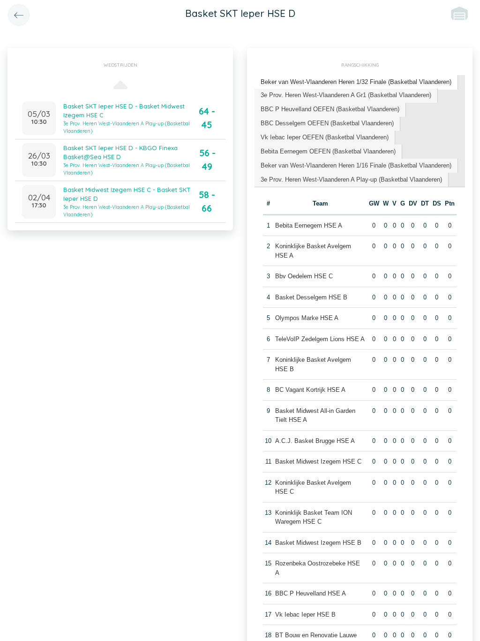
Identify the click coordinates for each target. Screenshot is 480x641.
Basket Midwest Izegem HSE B (318, 542)
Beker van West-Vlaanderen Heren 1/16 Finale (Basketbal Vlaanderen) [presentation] (356, 165)
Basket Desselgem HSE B (311, 297)
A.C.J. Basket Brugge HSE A (315, 440)
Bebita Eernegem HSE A (308, 225)
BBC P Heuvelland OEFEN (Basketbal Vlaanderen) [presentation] (330, 109)
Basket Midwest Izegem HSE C (318, 461)
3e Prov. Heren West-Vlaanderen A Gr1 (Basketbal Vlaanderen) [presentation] (346, 95)
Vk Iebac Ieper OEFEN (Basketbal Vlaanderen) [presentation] (325, 137)
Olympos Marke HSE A (306, 317)
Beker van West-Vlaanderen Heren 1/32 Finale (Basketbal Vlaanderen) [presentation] (356, 81)
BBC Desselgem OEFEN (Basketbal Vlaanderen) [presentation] (327, 123)
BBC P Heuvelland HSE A (310, 593)
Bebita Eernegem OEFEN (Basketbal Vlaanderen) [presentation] (328, 151)
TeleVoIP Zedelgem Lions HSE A (320, 339)
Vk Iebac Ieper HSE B (305, 614)
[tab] (356, 82)
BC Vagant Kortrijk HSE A (310, 389)
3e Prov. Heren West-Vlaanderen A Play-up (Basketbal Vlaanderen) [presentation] (351, 179)
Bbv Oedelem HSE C (304, 276)
